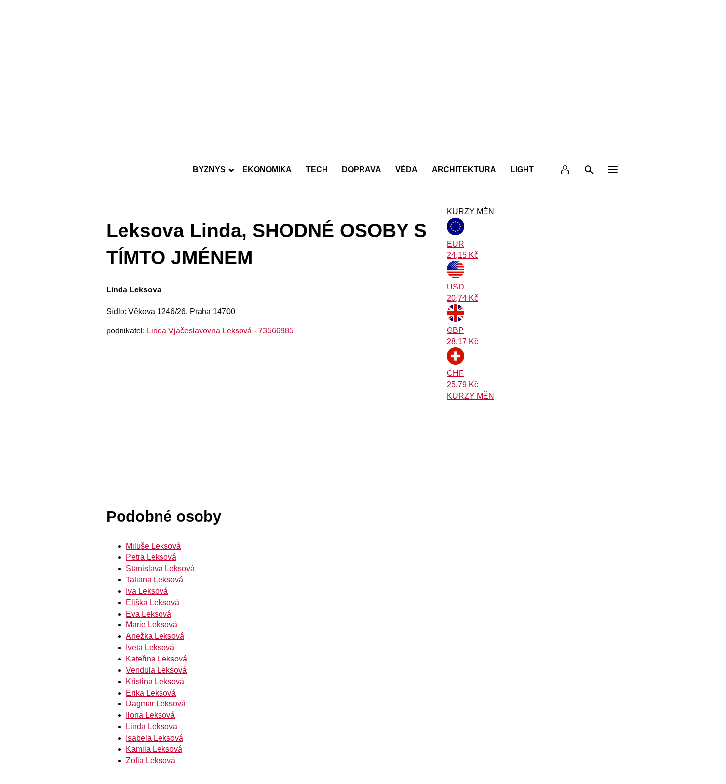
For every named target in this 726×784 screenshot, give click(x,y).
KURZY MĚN (470, 396)
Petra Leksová (151, 557)
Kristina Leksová (155, 681)
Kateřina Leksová (156, 659)
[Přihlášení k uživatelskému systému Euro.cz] (565, 170)
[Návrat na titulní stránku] (363, 148)
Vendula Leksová (156, 670)
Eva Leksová (148, 614)
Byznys (209, 169)
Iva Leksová (147, 591)
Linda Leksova (151, 726)
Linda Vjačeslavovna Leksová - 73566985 (220, 331)
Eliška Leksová (152, 602)
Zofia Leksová (150, 760)
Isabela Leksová (154, 738)
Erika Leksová (151, 693)
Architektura (464, 169)
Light (522, 169)
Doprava (361, 169)
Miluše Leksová (153, 546)
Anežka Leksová (155, 636)
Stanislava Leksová (160, 568)
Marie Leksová (151, 624)
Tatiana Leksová (154, 580)
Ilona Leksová (150, 715)
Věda (406, 169)
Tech (317, 169)
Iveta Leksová (150, 647)
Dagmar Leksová (156, 704)
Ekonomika (267, 169)
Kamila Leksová (154, 749)
